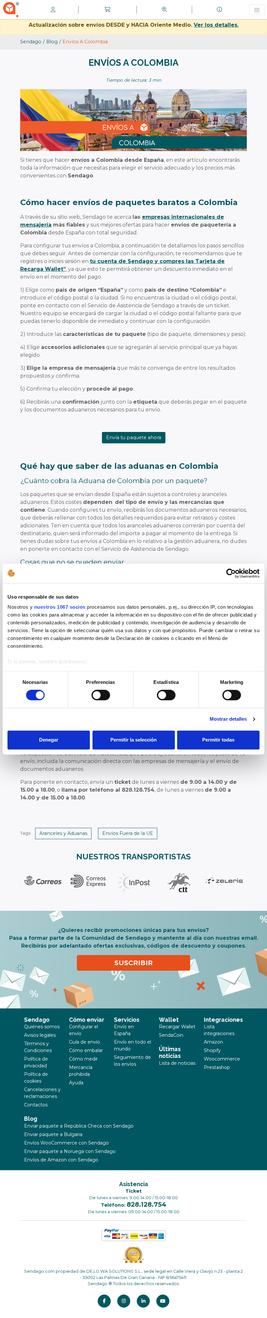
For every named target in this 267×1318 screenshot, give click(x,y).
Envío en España (124, 1030)
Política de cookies (36, 1077)
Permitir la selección (133, 739)
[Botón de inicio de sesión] (53, 10)
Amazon (213, 1042)
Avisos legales (40, 1035)
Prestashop (217, 1067)
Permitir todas (218, 739)
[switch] (100, 695)
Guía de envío (84, 1042)
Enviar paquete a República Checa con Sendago (79, 1126)
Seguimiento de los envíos (132, 1060)
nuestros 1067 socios (60, 607)
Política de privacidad (36, 1062)
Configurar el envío (83, 1030)
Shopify (212, 1050)
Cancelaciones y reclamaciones (42, 1093)
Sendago (30, 42)
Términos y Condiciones (38, 1047)
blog (52, 42)
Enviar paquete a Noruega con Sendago (70, 1151)
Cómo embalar (86, 1050)
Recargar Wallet (177, 1027)
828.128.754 (146, 1204)
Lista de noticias (177, 1063)
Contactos (36, 1105)
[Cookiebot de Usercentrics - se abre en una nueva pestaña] (231, 573)
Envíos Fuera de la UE (127, 833)
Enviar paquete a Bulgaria (53, 1134)
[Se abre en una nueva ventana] (104, 1301)
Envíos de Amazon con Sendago (61, 1160)
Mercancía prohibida (80, 1070)
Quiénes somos (42, 1027)
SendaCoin (171, 1035)
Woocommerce (222, 1059)
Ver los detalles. (216, 25)
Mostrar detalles (228, 719)
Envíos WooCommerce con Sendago (66, 1143)
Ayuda (76, 1083)
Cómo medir (83, 1059)
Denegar (48, 739)
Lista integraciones (219, 1030)
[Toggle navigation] (256, 10)
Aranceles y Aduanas (63, 833)
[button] (107, 10)
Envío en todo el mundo (132, 1045)
